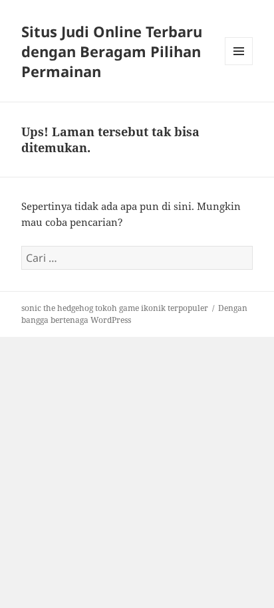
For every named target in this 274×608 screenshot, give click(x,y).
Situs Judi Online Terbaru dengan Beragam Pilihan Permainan (111, 51)
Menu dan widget (239, 64)
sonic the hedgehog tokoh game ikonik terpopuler (114, 308)
